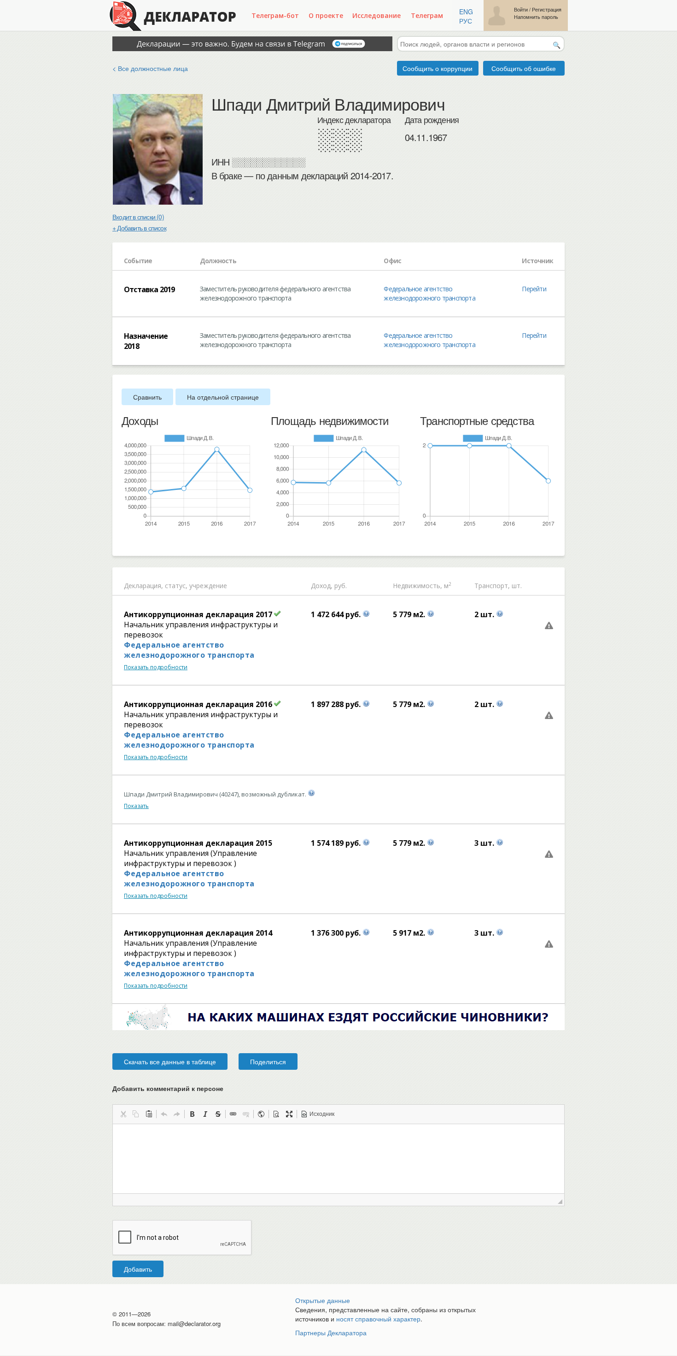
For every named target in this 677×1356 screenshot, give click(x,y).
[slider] (126, 542)
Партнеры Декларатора (331, 1332)
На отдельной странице (223, 396)
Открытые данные (322, 1300)
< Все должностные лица (150, 68)
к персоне (207, 1088)
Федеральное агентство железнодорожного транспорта (429, 293)
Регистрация (546, 9)
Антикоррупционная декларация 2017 (198, 614)
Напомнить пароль (536, 16)
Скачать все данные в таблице (170, 1061)
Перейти (534, 288)
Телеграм (427, 15)
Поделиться (268, 1061)
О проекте (326, 15)
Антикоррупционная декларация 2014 (198, 933)
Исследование (376, 15)
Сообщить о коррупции (438, 68)
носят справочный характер (378, 1318)
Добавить (138, 1268)
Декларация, (143, 585)
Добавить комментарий (167, 1088)
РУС (465, 20)
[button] (123, 1114)
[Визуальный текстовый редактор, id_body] (338, 1158)
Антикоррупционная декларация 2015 (198, 843)
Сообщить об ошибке (523, 68)
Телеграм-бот (275, 15)
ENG (466, 11)
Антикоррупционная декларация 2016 (198, 704)
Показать (136, 806)
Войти (521, 9)
